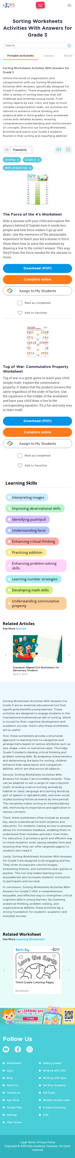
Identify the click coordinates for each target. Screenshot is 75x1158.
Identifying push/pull (29, 519)
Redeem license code (56, 1100)
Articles (21, 628)
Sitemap (12, 1115)
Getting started (52, 1063)
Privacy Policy (46, 1142)
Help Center (14, 1122)
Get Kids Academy (54, 1085)
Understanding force (29, 530)
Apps (10, 1070)
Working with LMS (54, 1070)
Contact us (13, 1092)
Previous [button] (6, 655)
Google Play (14, 1107)
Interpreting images (28, 497)
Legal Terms (27, 1142)
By (7, 149)
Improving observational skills (36, 508)
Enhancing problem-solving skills (34, 565)
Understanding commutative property (35, 603)
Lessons (49, 55)
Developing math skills (30, 590)
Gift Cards (49, 1092)
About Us (12, 1085)
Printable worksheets (20, 55)
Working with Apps (55, 1078)
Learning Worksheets (30, 939)
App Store (13, 1100)
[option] (37, 655)
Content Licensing (54, 1107)
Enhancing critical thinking (33, 541)
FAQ (45, 1115)
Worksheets (14, 1063)
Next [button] (68, 655)
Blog (10, 1078)
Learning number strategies (35, 579)
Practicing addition (27, 552)
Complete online (37, 279)
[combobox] (21, 150)
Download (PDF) (37, 268)
